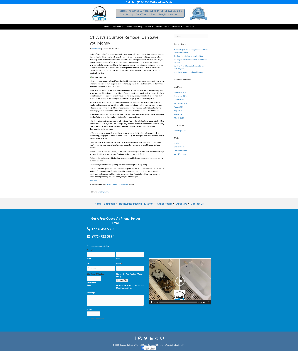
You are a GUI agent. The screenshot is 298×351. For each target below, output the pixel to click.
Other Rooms (161, 26)
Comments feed (180, 150)
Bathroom (117, 26)
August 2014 (179, 107)
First (89, 258)
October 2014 (180, 99)
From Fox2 (94, 180)
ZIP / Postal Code (91, 283)
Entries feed (179, 147)
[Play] (152, 302)
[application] (180, 281)
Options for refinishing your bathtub (188, 56)
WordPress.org (180, 154)
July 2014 (178, 110)
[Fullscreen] (208, 302)
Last (118, 258)
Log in (176, 143)
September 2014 (180, 103)
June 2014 (178, 114)
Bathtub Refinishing (134, 26)
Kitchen (148, 26)
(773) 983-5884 (103, 229)
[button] (122, 27)
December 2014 (180, 92)
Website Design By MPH (175, 345)
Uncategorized (103, 192)
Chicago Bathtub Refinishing (116, 184)
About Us (176, 26)
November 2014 (180, 96)
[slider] (178, 302)
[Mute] (204, 302)
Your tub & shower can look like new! (188, 72)
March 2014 (179, 118)
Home (106, 26)
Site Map (160, 345)
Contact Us (189, 26)
